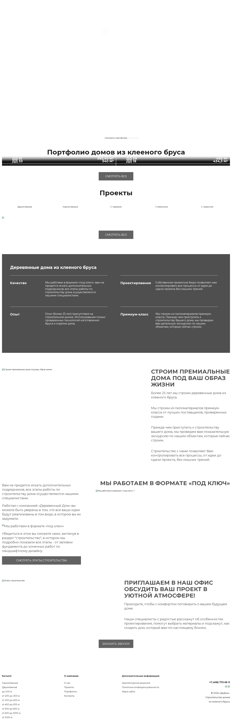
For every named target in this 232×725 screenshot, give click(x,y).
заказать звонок (116, 643)
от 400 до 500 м (11, 704)
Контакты (69, 696)
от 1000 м (7, 717)
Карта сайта (128, 691)
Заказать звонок (210, 8)
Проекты (69, 687)
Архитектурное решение (136, 683)
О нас (67, 683)
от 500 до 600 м (10, 709)
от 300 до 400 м (11, 700)
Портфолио (70, 691)
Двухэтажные (9, 687)
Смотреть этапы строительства (41, 560)
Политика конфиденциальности (140, 687)
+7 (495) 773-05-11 (215, 5)
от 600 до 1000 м (11, 713)
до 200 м (7, 691)
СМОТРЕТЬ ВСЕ (116, 176)
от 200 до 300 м (11, 696)
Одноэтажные (10, 683)
